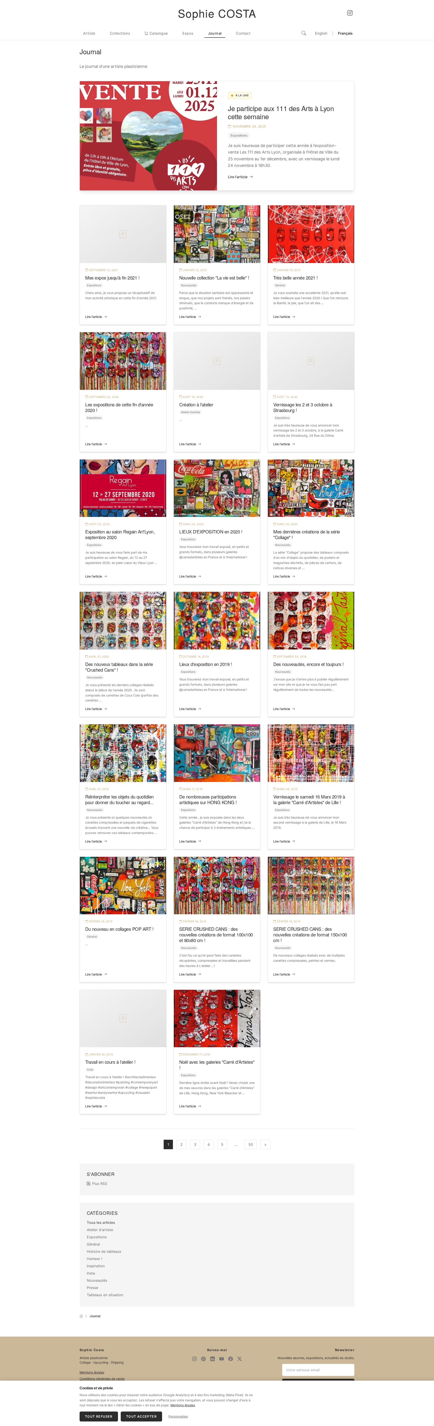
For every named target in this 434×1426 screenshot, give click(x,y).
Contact (243, 33)
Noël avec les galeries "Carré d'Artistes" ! (217, 1065)
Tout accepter (141, 1416)
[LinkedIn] (212, 1359)
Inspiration (96, 1266)
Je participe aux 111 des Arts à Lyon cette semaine (281, 112)
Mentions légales (92, 1372)
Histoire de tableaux (104, 1251)
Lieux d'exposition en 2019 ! (205, 664)
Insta (90, 1069)
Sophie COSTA (217, 13)
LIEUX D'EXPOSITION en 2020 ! (210, 531)
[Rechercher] (304, 33)
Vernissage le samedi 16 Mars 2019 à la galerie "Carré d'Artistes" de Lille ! (309, 799)
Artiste (89, 33)
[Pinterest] (203, 1359)
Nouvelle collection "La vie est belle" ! (214, 277)
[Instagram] (349, 13)
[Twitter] (239, 1359)
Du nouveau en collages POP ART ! (119, 929)
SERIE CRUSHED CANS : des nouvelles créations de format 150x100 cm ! (310, 934)
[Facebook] (230, 1359)
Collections (120, 33)
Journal (215, 33)
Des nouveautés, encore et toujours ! (308, 664)
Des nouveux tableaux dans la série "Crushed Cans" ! (119, 667)
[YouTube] (221, 1359)
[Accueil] (81, 1316)
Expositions (239, 135)
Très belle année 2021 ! (295, 277)
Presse (92, 1287)
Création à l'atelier (196, 404)
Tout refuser (99, 1416)
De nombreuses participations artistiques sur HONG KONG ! (208, 799)
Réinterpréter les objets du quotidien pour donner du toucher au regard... (119, 799)
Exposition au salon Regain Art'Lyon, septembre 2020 (120, 534)
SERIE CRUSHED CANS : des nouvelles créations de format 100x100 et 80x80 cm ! (216, 934)
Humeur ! (94, 1258)
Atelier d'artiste (190, 412)
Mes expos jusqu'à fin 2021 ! (112, 277)
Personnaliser (178, 1416)
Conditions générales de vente (102, 1379)
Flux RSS (99, 1183)
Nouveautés (188, 285)
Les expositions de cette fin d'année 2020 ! (119, 407)
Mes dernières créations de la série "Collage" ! (306, 534)
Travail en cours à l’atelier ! (110, 1062)
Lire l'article (238, 177)
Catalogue (158, 33)
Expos (187, 33)
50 (250, 1144)
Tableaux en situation (105, 1295)
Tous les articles (101, 1222)
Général (280, 285)
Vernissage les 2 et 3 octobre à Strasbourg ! (302, 407)
